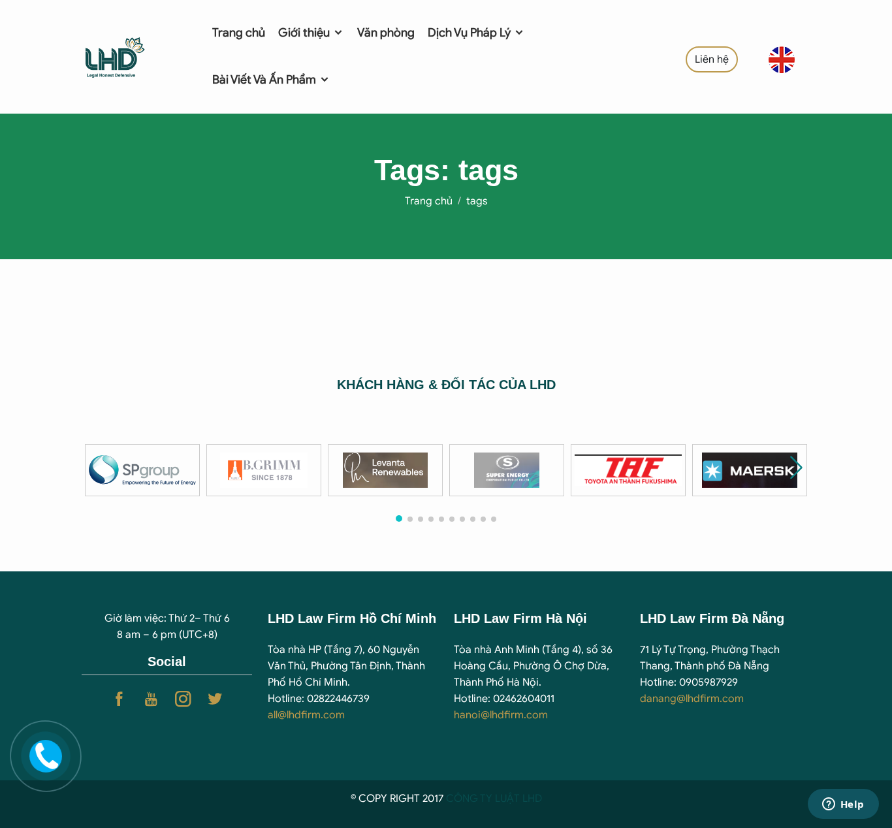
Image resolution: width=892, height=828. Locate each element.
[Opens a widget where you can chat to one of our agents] (843, 805)
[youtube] (151, 699)
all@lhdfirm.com (306, 715)
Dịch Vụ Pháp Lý (470, 32)
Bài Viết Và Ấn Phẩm (265, 79)
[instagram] (183, 699)
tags (477, 201)
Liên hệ (712, 59)
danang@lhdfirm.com (692, 698)
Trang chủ (238, 32)
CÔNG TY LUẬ (480, 798)
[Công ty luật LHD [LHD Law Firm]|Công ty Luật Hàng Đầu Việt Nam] (131, 56)
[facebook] (119, 699)
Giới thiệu (305, 32)
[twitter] (215, 699)
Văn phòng (386, 32)
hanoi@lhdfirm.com (501, 715)
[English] (782, 58)
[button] (796, 467)
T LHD (528, 798)
